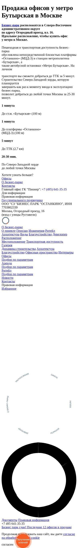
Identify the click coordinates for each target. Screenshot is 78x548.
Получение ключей (23, 541)
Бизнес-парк (10, 25)
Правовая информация (33, 520)
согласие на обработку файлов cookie (38, 535)
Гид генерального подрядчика (22, 200)
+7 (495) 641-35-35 (54, 189)
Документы (9, 520)
